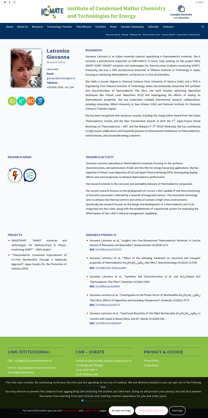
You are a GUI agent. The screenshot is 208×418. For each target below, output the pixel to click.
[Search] (202, 27)
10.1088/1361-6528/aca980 (110, 268)
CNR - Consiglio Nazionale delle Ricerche (30, 360)
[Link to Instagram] (14, 2)
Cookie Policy (151, 365)
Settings (177, 410)
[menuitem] (199, 2)
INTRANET (200, 2)
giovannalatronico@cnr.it (61, 78)
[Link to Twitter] (5, 2)
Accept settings (121, 410)
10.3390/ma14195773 (107, 305)
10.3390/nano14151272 (108, 249)
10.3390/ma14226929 (107, 286)
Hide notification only (151, 410)
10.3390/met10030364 (108, 323)
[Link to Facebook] (9, 2)
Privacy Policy (151, 360)
